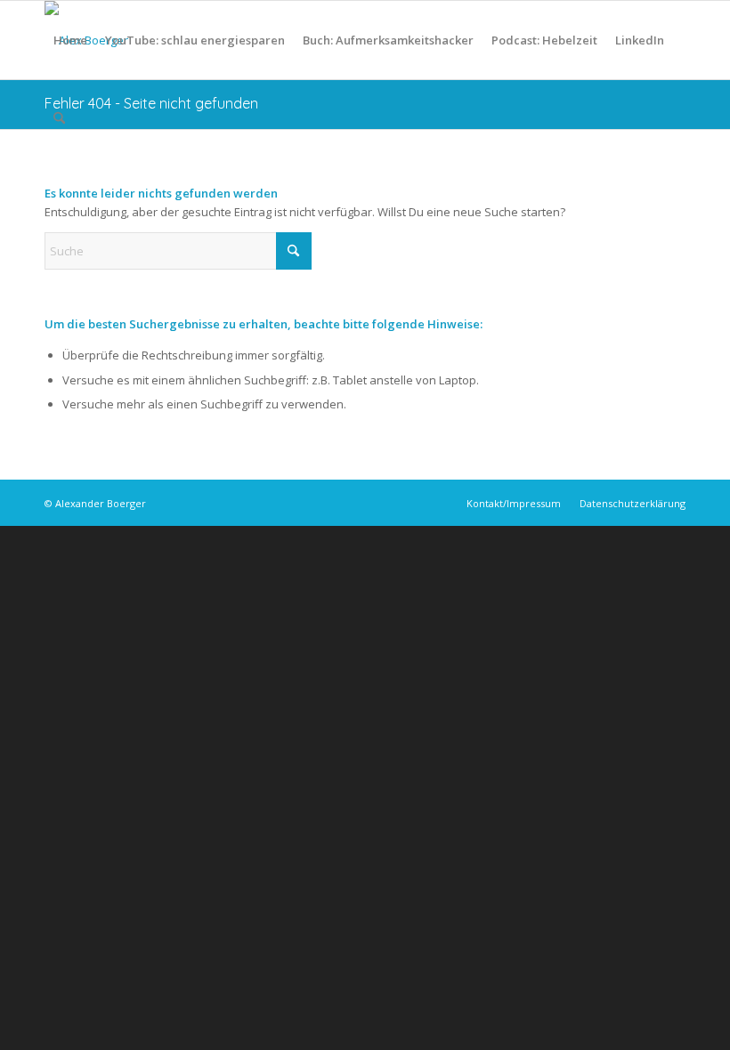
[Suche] (59, 118)
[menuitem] (70, 40)
